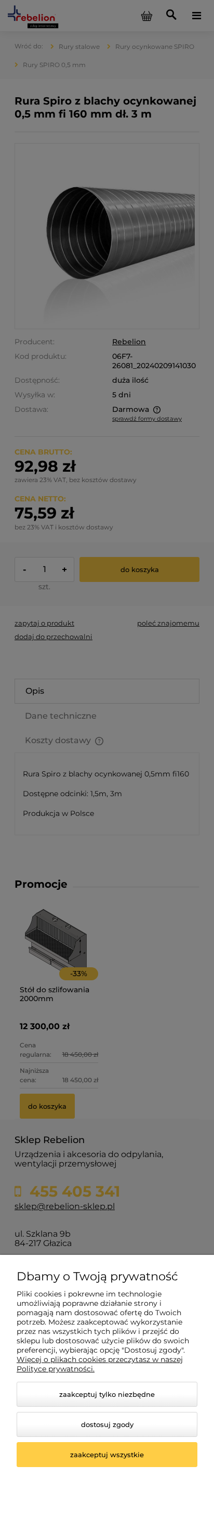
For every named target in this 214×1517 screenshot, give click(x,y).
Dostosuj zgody (107, 1424)
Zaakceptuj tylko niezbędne (107, 1394)
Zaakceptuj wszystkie (107, 1454)
